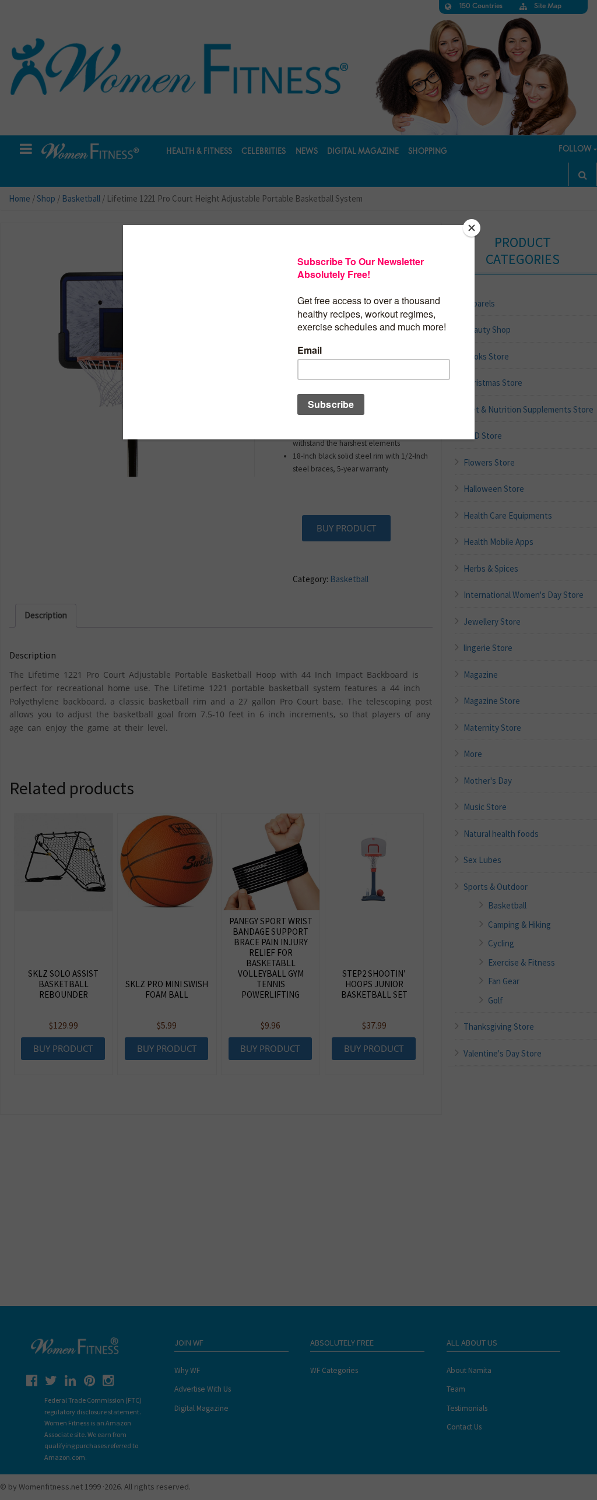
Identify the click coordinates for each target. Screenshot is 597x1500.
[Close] (471, 228)
